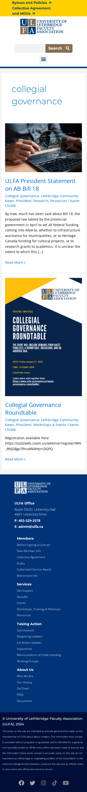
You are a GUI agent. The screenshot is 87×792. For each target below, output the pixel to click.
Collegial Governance (22, 196)
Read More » (15, 262)
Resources (58, 200)
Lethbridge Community (59, 196)
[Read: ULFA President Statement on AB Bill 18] (43, 147)
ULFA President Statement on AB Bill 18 (40, 184)
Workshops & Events (49, 424)
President (23, 200)
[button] (44, 59)
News (9, 200)
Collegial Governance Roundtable (33, 408)
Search (57, 48)
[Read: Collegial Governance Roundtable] (43, 336)
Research (40, 200)
